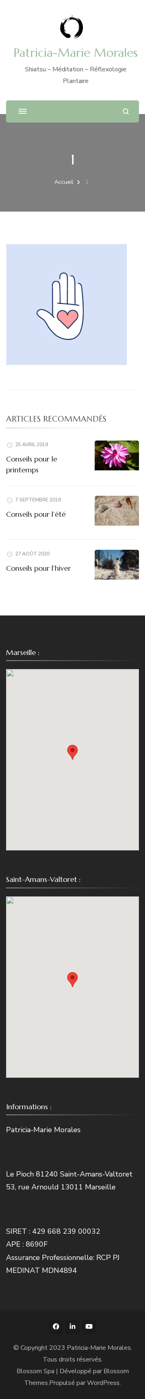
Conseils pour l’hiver (38, 568)
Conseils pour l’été (36, 514)
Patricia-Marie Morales (76, 52)
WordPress (103, 1382)
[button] (72, 752)
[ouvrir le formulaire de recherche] (126, 111)
